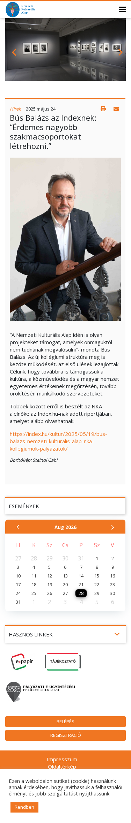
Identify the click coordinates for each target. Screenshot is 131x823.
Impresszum (62, 759)
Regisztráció (65, 735)
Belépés (65, 721)
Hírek (15, 109)
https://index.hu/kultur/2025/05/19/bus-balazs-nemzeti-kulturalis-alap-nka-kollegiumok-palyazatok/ (58, 441)
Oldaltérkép (62, 766)
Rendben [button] (24, 807)
